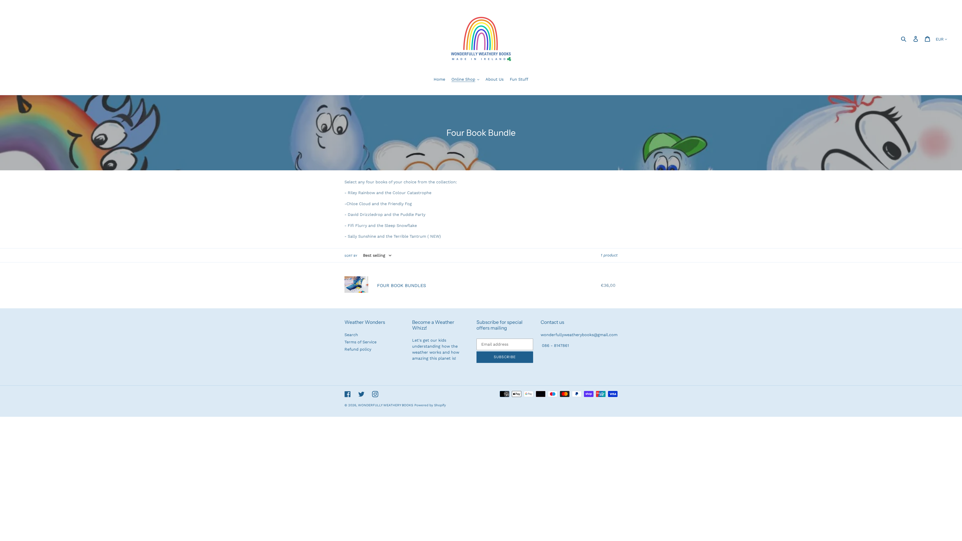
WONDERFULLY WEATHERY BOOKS (385, 405)
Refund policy (357, 349)
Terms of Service (360, 342)
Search (351, 334)
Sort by (350, 255)
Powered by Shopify (430, 405)
